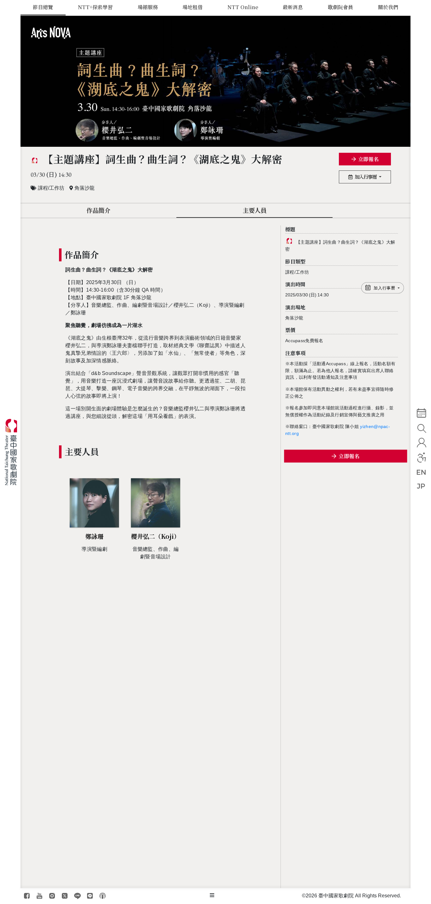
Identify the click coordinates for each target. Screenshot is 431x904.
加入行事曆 (366, 176)
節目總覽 (43, 7)
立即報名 (368, 159)
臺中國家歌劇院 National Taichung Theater (13, 452)
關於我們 (388, 7)
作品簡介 (98, 210)
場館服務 (148, 7)
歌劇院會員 (340, 7)
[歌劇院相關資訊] (212, 895)
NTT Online (242, 7)
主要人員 (255, 210)
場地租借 (192, 7)
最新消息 (293, 7)
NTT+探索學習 (95, 7)
